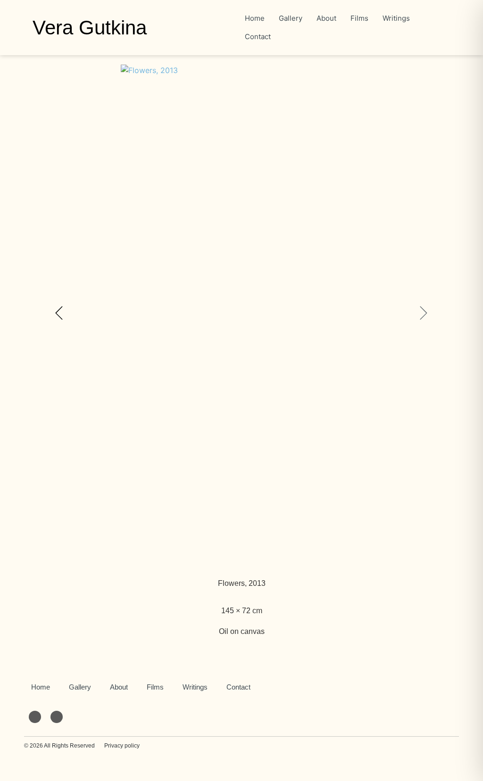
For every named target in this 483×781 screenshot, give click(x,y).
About (119, 687)
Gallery (80, 687)
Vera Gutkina (90, 27)
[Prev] (146, 313)
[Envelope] (35, 717)
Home (40, 687)
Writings (195, 687)
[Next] (336, 313)
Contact (238, 687)
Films (155, 687)
